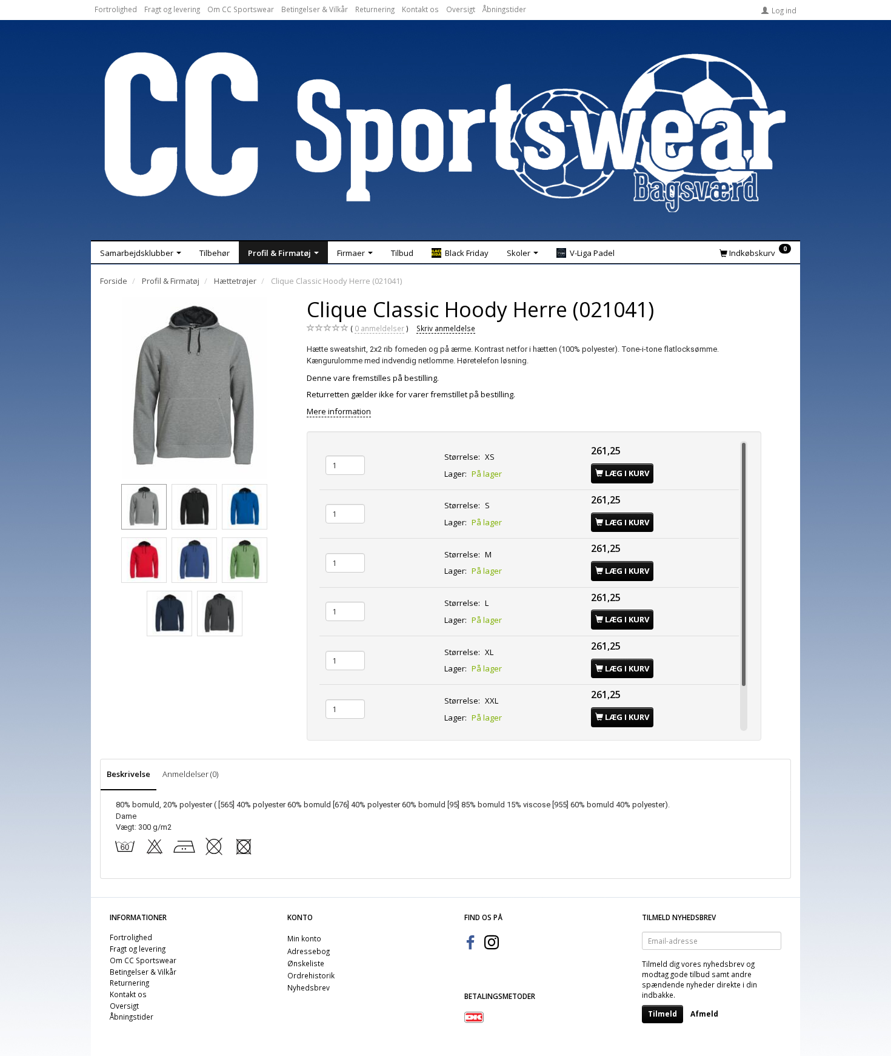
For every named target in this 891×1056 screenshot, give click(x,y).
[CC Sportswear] (445, 132)
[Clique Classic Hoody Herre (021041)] (194, 388)
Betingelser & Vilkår (314, 9)
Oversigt (460, 9)
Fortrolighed (116, 9)
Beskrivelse (128, 773)
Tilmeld (662, 1014)
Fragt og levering (172, 9)
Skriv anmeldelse (445, 328)
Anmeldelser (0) (190, 773)
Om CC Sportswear (240, 9)
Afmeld (704, 1014)
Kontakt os (420, 9)
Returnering (375, 9)
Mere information (339, 411)
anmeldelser (379, 328)
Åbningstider (504, 9)
